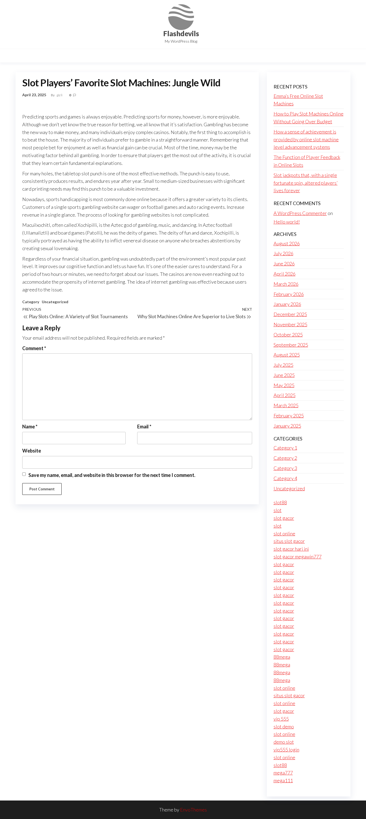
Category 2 (285, 458)
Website (31, 451)
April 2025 (285, 395)
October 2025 (288, 335)
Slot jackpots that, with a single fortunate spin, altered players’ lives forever (306, 183)
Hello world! (287, 222)
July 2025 (283, 365)
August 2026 (287, 243)
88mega (282, 657)
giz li (60, 95)
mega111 (283, 780)
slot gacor (284, 518)
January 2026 (287, 304)
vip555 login (286, 750)
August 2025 (287, 355)
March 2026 (286, 284)
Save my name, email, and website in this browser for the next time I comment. (111, 475)
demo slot (284, 742)
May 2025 (284, 385)
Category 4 (285, 478)
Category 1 (285, 448)
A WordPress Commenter (300, 213)
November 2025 (290, 324)
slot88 (280, 502)
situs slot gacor (289, 541)
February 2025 (289, 415)
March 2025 (286, 405)
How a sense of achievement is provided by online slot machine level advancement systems (306, 139)
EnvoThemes (193, 810)
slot (278, 510)
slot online (284, 533)
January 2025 (287, 426)
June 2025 (284, 375)
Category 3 (285, 468)
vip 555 (281, 719)
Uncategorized (55, 301)
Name (30, 426)
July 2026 (283, 253)
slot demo (284, 726)
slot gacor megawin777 (298, 556)
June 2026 (284, 263)
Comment (34, 348)
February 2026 (289, 294)
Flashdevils (181, 33)
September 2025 (291, 345)
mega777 (283, 773)
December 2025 (290, 314)
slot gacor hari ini (291, 549)
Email (144, 426)
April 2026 (285, 274)
